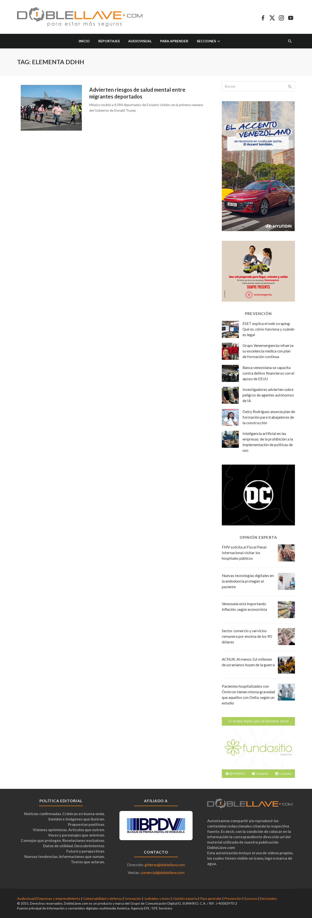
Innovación (133, 898)
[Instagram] (281, 17)
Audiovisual (140, 41)
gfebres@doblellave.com (165, 865)
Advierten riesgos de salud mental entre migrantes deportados (137, 93)
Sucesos (250, 898)
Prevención (233, 898)
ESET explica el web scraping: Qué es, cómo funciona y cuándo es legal (268, 329)
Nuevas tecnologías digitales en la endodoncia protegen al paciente (248, 581)
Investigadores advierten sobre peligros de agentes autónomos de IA (268, 395)
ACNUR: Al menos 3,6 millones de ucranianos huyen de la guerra (248, 662)
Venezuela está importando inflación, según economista (244, 607)
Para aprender (174, 41)
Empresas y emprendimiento (58, 898)
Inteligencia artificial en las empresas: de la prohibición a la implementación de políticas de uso (268, 441)
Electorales (268, 898)
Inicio (84, 41)
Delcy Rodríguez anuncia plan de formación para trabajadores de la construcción (269, 417)
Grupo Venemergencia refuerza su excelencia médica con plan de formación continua (268, 351)
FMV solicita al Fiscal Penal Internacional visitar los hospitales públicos (244, 552)
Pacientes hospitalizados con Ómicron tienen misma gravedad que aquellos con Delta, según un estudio (248, 694)
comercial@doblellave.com (163, 872)
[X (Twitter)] (272, 17)
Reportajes (109, 41)
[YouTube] (290, 17)
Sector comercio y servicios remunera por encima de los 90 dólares (247, 636)
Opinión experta (185, 898)
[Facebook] (263, 17)
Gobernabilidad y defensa (102, 898)
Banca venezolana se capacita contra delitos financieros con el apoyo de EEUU (268, 373)
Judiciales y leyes (157, 898)
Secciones (206, 41)
